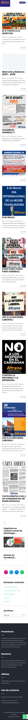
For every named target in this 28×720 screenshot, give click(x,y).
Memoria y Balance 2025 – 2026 (13, 73)
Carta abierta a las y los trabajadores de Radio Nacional (14, 498)
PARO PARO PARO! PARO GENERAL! (12, 270)
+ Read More (23, 47)
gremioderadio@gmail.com (12, 703)
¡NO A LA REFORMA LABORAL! (12, 318)
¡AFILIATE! (22, 2)
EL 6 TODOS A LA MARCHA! (11, 32)
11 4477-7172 (13, 700)
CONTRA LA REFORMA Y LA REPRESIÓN (10, 378)
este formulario (20, 681)
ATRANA (12, 37)
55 (19, 523)
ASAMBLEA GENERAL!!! (8, 131)
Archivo (21, 37)
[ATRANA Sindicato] (5, 2)
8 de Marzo (8, 217)
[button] (24, 716)
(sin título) (6, 598)
